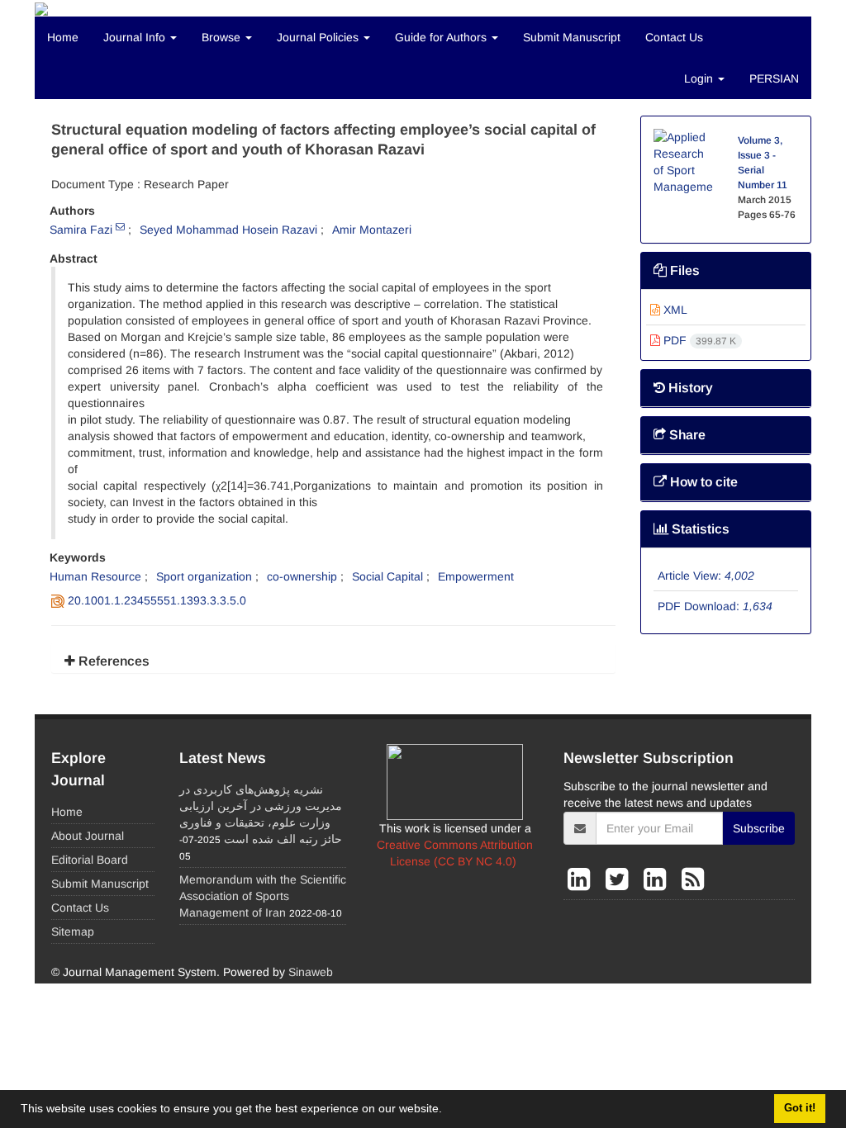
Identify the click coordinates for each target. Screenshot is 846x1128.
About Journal (87, 835)
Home (62, 37)
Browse (223, 37)
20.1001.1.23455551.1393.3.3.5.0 (157, 600)
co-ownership (302, 576)
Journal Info (136, 37)
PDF (698, 340)
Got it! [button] (799, 1108)
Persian (774, 78)
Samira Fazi (81, 229)
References (112, 661)
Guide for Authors (442, 37)
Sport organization (204, 576)
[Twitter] (620, 879)
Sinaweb (310, 972)
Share (686, 435)
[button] (447, 1110)
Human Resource (95, 576)
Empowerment (476, 576)
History (689, 388)
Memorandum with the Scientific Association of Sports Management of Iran (262, 896)
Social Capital (387, 576)
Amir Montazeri (371, 229)
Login (700, 78)
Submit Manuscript (571, 37)
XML (673, 309)
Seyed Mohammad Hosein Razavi (228, 229)
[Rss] (692, 879)
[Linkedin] (582, 879)
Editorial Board (89, 859)
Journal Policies (319, 37)
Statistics (699, 529)
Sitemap (72, 931)
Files (683, 270)
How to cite (702, 482)
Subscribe (759, 828)
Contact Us (674, 37)
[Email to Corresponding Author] (120, 226)
